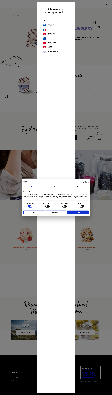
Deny (34, 212)
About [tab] (79, 186)
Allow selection (56, 212)
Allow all (78, 212)
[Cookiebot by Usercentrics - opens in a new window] (82, 182)
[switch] (47, 206)
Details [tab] (56, 186)
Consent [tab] (33, 186)
